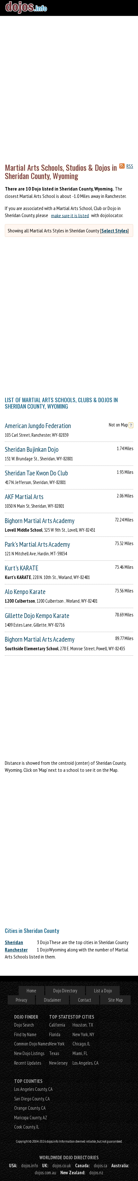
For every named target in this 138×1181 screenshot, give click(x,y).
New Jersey (58, 1063)
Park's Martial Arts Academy (37, 544)
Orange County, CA (30, 1108)
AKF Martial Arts (24, 496)
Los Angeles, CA (86, 1063)
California (57, 1025)
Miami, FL (80, 1053)
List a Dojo (103, 991)
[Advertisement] (69, 88)
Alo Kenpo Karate (25, 591)
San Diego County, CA (32, 1099)
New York (57, 1044)
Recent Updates (27, 1063)
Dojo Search (24, 1025)
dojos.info (29, 1165)
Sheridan (14, 942)
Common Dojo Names (31, 1044)
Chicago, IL (81, 1044)
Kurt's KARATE (22, 568)
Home (31, 991)
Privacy (21, 1000)
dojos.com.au (45, 1172)
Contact (84, 1000)
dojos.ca (100, 1165)
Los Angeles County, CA (33, 1089)
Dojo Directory (65, 991)
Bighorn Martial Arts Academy (39, 520)
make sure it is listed (70, 215)
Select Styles (114, 230)
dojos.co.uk (61, 1165)
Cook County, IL (26, 1127)
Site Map (115, 1000)
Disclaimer (52, 1000)
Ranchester (16, 949)
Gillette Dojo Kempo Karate (37, 615)
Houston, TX (83, 1025)
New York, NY (83, 1034)
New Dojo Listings (29, 1053)
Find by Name (25, 1034)
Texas (54, 1053)
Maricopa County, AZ (30, 1118)
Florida (54, 1034)
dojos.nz (96, 1172)
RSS (129, 166)
